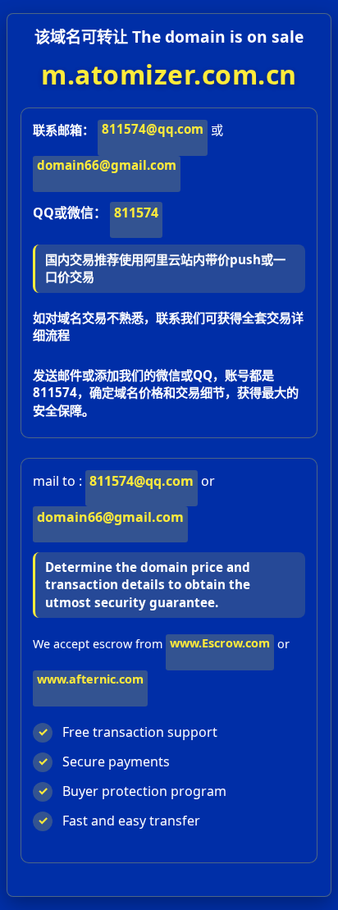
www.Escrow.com (220, 643)
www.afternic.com (90, 679)
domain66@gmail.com (106, 165)
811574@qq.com (152, 129)
